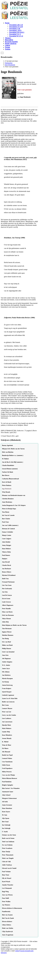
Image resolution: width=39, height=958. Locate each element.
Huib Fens (5, 578)
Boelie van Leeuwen (8, 702)
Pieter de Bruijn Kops (9, 508)
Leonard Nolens (7, 758)
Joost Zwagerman (7, 935)
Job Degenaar (6, 658)
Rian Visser (5, 875)
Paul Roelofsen (6, 781)
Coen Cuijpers (6, 538)
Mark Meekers (6, 728)
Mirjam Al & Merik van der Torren (13, 449)
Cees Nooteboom (7, 762)
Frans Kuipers (6, 688)
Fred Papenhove (7, 768)
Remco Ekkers (6, 572)
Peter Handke (6, 608)
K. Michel (5, 742)
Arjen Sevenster (7, 805)
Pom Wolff (5, 898)
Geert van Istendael (8, 652)
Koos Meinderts (7, 735)
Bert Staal (5, 821)
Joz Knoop (5, 682)
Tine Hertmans (7, 628)
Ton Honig (5, 638)
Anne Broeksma (7, 502)
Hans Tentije (6, 851)
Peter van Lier (6, 712)
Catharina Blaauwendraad (10, 479)
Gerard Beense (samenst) (10, 469)
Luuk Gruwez (6, 602)
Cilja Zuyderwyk (7, 931)
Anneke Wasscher (7, 885)
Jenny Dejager (6, 545)
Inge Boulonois (6, 489)
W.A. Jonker (6, 665)
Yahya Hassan (6, 618)
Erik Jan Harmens (8, 615)
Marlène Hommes (7, 635)
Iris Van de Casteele (8, 515)
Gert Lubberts (6, 718)
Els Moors (5, 748)
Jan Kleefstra (6, 675)
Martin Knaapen (7, 678)
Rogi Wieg (5, 891)
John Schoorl (6, 795)
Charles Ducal (6, 565)
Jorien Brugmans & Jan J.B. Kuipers (14, 505)
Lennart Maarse (7, 708)
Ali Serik (5, 801)
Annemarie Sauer (7, 791)
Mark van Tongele (8, 858)
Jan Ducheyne (6, 568)
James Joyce (6, 668)
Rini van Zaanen (7, 915)
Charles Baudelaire (8, 465)
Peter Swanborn (7, 848)
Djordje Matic (6, 725)
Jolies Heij (5, 622)
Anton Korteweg (7, 685)
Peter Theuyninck (7, 855)
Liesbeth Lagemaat (8, 695)
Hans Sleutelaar (7, 808)
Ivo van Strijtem (7, 845)
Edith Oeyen (6, 765)
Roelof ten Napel (7, 755)
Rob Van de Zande (8, 918)
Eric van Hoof (6, 642)
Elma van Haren (7, 612)
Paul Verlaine (6, 871)
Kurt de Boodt (6, 482)
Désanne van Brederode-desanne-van (13, 495)
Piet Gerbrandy (7, 588)
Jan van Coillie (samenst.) (10, 525)
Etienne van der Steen (9, 835)
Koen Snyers (6, 811)
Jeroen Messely (6, 738)
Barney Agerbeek (7, 445)
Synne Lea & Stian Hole (9, 698)
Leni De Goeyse (7, 595)
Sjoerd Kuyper (6, 692)
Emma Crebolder (7, 532)
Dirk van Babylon (7, 452)
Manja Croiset (6, 535)
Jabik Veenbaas (7, 865)
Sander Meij (6, 732)
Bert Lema (5, 705)
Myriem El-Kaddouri (8, 575)
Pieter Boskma (6, 485)
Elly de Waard (6, 878)
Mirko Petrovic (7, 771)
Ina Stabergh (6, 825)
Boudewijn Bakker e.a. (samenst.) (12, 455)
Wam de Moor (6, 745)
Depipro (4, 558)
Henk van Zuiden (7, 928)
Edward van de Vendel (9, 868)
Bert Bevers (5, 475)
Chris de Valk (6, 861)
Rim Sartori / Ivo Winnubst (11, 788)
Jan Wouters (6, 905)
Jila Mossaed (6, 752)
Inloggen (4, 953)
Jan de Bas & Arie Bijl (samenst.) (12, 462)
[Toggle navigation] (2, 53)
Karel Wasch (6, 881)
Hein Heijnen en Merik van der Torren (14, 625)
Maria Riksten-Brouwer (9, 778)
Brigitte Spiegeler (7, 785)
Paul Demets (6, 555)
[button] (7, 23)
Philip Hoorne (6, 648)
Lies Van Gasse (6, 585)
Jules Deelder (6, 542)
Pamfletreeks (6, 911)
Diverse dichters (7, 921)
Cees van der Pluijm (8, 775)
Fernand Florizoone (8, 582)
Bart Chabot (6, 518)
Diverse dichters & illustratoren (12, 908)
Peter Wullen (6, 901)
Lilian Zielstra (6, 925)
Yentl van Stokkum (8, 841)
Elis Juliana (5, 672)
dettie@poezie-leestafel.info (24, 951)
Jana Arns (5, 655)
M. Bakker (5, 459)
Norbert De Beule (7, 472)
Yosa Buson (5, 512)
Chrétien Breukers (8, 498)
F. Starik (5, 831)
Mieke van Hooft (7, 645)
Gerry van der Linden (9, 715)
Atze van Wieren (7, 895)
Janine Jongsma (7, 662)
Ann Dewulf (6, 562)
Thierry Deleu (6, 552)
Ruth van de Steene (8, 838)
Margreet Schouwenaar (9, 798)
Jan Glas (5, 592)
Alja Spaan (5, 818)
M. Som (4, 815)
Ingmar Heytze (6, 632)
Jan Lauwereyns (7, 722)
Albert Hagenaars (7, 605)
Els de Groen (6, 598)
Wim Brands (6, 492)
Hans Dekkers (6, 548)
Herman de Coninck (8, 528)
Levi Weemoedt (7, 888)
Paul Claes (5, 522)
